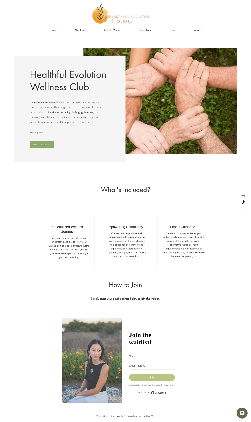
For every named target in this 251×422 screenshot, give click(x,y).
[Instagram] (243, 195)
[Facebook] (243, 209)
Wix (152, 416)
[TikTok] (243, 202)
